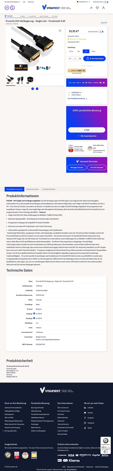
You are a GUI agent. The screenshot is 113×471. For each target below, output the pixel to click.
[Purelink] (104, 23)
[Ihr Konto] (103, 8)
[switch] (106, 451)
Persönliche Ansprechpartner (40, 414)
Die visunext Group (64, 411)
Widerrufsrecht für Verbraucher (14, 424)
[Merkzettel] (97, 8)
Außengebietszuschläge (12, 411)
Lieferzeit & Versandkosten (13, 408)
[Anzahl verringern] (70, 58)
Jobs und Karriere (63, 424)
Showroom (31, 2)
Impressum (89, 467)
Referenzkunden (63, 418)
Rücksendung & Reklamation (14, 421)
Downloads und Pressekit (66, 428)
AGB (63, 467)
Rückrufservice (35, 428)
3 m (78, 51)
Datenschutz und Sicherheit (75, 467)
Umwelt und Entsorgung (12, 428)
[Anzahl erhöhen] (80, 58)
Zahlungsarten (9, 414)
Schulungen (35, 424)
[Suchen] (91, 8)
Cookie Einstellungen (101, 467)
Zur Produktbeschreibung (76, 98)
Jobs (24, 2)
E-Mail (86, 130)
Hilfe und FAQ (9, 418)
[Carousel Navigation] (35, 88)
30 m (93, 51)
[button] (77, 71)
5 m (86, 51)
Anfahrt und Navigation (38, 431)
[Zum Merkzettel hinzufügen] (60, 30)
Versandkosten (72, 470)
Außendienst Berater (37, 418)
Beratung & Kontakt (37, 408)
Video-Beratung (36, 411)
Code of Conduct (63, 431)
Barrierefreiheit (62, 434)
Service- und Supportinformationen (48, 340)
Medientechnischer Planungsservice (42, 421)
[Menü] (7, 8)
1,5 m (71, 51)
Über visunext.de (63, 408)
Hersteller (61, 414)
